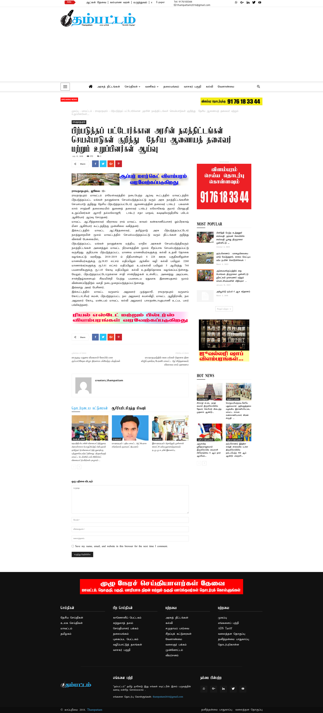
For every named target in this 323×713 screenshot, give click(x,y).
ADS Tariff (225, 628)
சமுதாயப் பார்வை (233, 399)
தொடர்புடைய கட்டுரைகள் (90, 408)
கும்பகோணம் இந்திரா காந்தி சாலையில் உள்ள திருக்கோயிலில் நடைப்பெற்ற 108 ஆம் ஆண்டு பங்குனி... (237, 450)
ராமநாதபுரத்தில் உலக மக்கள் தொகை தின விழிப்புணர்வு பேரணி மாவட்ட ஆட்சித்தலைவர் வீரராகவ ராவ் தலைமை (165, 361)
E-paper (160, 2)
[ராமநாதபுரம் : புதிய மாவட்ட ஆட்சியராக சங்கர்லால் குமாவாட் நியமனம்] (130, 428)
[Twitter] (254, 2)
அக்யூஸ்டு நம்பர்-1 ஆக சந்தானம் (233, 291)
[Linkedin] (248, 2)
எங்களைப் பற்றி (228, 623)
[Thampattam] (98, 18)
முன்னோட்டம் (174, 650)
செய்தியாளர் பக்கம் (126, 628)
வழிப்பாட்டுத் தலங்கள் (205, 440)
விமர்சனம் (172, 655)
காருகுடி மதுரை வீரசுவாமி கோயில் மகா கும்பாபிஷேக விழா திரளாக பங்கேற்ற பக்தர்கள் (96, 359)
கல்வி (209, 86)
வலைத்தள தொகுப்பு (231, 634)
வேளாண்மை (226, 86)
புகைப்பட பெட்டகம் (125, 639)
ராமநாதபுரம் (101, 111)
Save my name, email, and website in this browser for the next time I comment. (121, 546)
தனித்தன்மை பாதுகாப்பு (233, 639)
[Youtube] (259, 2)
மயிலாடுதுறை (203, 399)
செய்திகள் (131, 86)
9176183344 (183, 1)
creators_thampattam (109, 380)
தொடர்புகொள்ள (228, 644)
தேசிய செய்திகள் (72, 617)
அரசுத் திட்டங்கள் (108, 86)
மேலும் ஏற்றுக (223, 308)
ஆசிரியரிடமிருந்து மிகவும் (128, 408)
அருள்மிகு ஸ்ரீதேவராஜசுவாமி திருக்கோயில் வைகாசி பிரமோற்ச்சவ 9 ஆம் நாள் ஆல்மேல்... (209, 450)
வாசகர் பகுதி (192, 86)
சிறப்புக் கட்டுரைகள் (178, 634)
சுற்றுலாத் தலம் (123, 623)
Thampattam (94, 710)
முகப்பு (75, 111)
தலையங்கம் (171, 86)
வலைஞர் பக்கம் (176, 644)
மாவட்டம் (87, 111)
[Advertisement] (161, 55)
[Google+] (242, 2)
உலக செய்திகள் (72, 623)
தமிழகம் (66, 634)
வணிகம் (150, 86)
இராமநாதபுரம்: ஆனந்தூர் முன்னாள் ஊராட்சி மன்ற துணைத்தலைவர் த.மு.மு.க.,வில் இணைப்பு (168, 446)
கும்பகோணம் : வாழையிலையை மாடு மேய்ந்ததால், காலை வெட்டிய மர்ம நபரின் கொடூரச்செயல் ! (233, 257)
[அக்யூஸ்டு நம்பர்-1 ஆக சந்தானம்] (205, 296)
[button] (258, 87)
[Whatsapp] (236, 2)
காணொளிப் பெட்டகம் (127, 617)
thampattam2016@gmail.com (193, 5)
